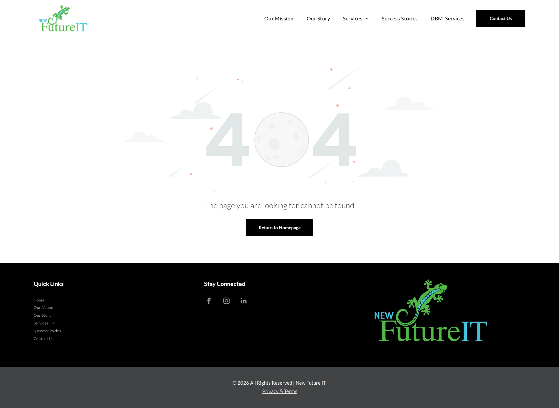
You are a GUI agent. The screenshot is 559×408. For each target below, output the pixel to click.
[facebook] (209, 301)
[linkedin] (244, 301)
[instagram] (226, 301)
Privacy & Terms (279, 391)
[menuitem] (279, 18)
